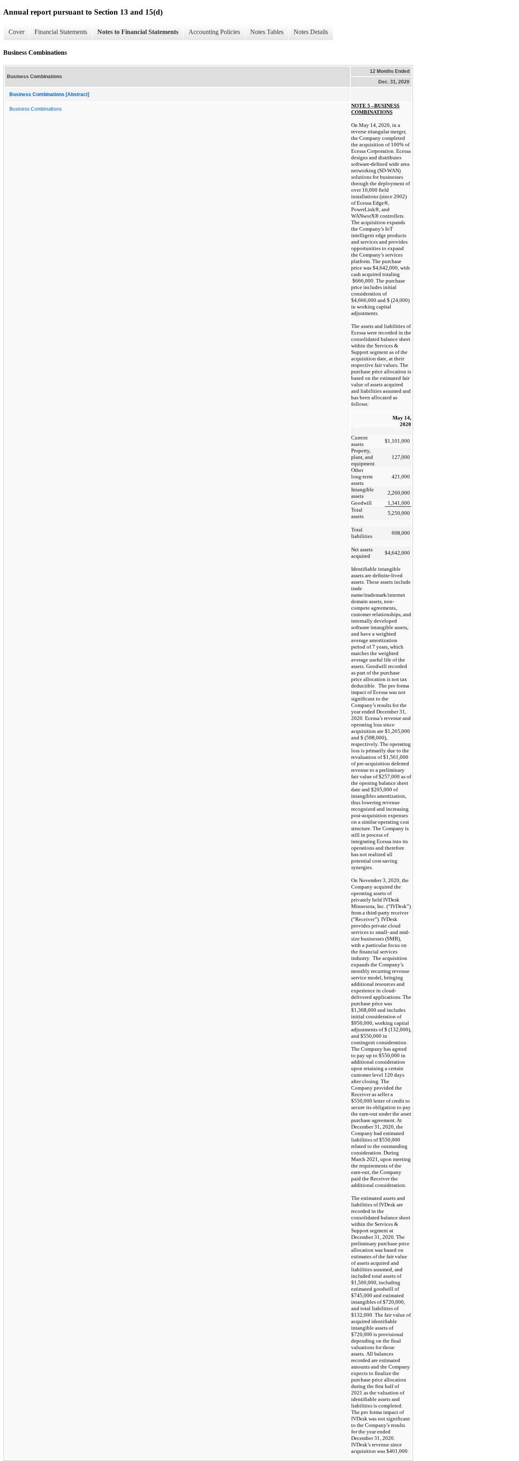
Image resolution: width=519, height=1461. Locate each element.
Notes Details (311, 31)
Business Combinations (35, 109)
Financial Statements (60, 31)
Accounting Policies (214, 31)
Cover (16, 31)
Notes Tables (266, 31)
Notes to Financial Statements (137, 31)
